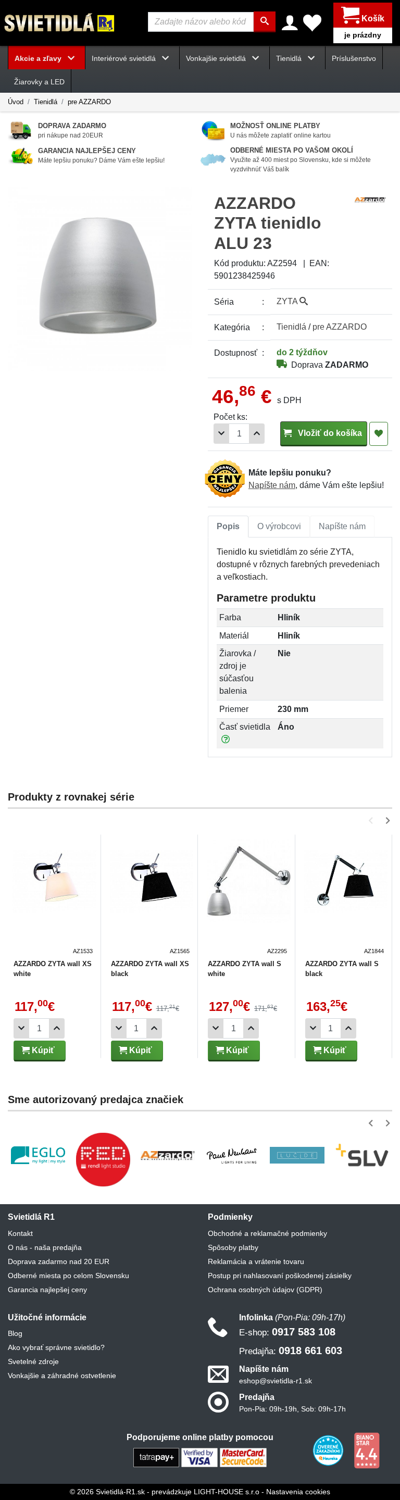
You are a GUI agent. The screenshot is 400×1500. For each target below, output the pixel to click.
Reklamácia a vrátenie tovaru (256, 1261)
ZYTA (288, 301)
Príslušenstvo (354, 58)
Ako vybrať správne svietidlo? (56, 1347)
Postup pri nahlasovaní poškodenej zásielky (280, 1275)
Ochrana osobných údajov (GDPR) (265, 1289)
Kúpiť (42, 1050)
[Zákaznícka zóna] (290, 23)
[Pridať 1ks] (257, 433)
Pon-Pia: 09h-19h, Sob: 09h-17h (292, 1409)
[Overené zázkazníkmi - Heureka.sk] (329, 1450)
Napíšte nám (271, 485)
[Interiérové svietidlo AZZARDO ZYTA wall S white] (249, 897)
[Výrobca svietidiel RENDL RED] (102, 1159)
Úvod (15, 102)
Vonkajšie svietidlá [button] (217, 58)
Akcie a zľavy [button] (39, 58)
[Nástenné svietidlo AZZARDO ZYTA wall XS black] (152, 897)
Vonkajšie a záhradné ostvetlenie (62, 1375)
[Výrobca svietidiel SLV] (362, 1155)
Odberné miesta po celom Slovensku (68, 1275)
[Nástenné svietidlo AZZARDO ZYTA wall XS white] (54, 897)
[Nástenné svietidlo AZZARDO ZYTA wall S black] (346, 897)
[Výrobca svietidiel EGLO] (38, 1155)
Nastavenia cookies (298, 1492)
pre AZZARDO (89, 102)
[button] (372, 820)
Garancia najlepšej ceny (47, 1289)
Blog (15, 1333)
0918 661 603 (290, 1350)
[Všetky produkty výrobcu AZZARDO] (370, 199)
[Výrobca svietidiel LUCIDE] (297, 1155)
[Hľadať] (265, 21)
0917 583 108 (287, 1332)
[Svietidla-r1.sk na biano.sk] (367, 1450)
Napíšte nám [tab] (342, 526)
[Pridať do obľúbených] (378, 434)
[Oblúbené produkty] (312, 23)
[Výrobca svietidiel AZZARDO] (168, 1155)
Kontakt (20, 1233)
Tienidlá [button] (290, 58)
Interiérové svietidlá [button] (125, 58)
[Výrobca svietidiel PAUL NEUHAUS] (232, 1155)
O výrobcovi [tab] (279, 526)
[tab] (228, 527)
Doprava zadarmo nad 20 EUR (58, 1261)
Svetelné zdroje (33, 1361)
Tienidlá (45, 102)
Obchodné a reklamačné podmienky (267, 1233)
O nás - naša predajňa (45, 1247)
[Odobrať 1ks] (221, 433)
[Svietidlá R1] (60, 22)
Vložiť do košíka (329, 433)
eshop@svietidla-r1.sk (275, 1381)
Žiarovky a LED (39, 82)
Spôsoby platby (233, 1247)
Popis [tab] (228, 526)
